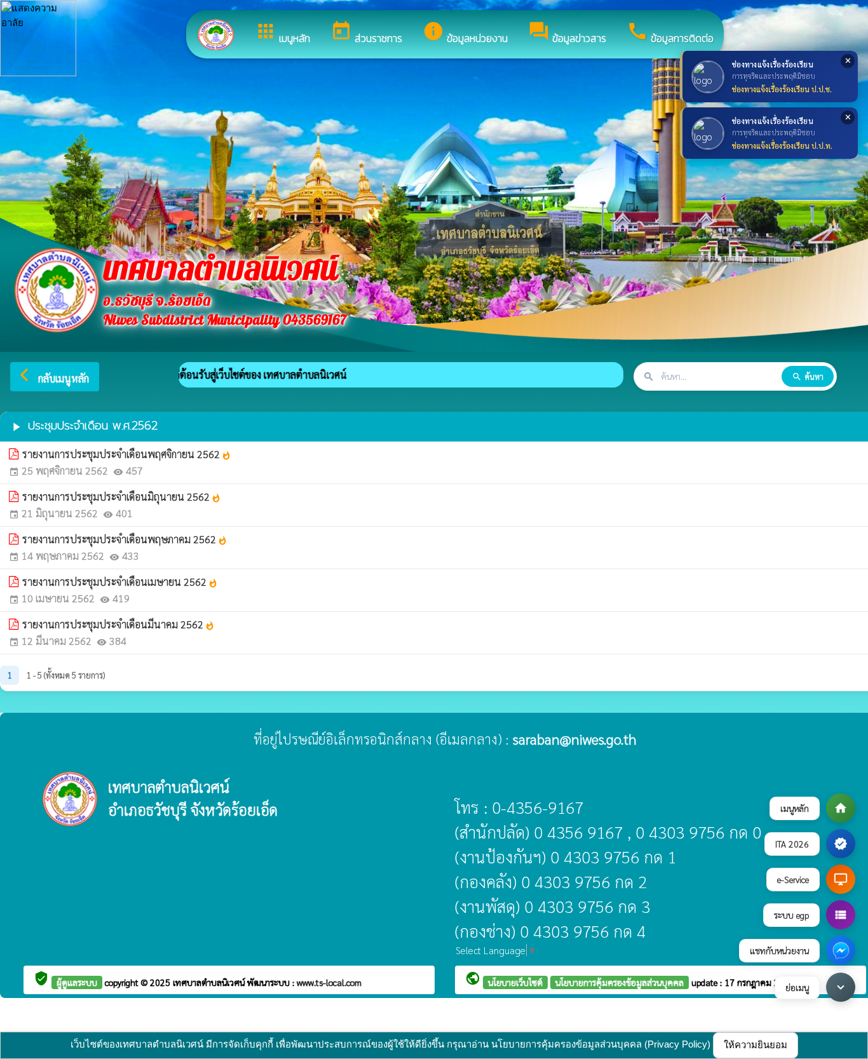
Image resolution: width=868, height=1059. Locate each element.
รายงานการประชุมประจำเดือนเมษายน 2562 (120, 581)
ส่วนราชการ (366, 33)
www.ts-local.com (329, 982)
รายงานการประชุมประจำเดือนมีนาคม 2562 (118, 624)
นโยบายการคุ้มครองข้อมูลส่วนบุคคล (619, 982)
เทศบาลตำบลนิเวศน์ (210, 982)
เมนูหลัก (282, 33)
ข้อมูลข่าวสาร (567, 33)
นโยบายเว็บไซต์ (515, 982)
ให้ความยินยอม (755, 1044)
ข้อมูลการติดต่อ (670, 33)
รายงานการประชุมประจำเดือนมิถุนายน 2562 (121, 496)
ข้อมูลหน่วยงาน (465, 33)
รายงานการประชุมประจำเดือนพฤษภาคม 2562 (124, 539)
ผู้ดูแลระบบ (77, 982)
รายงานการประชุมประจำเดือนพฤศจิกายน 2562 (126, 454)
